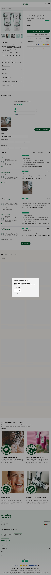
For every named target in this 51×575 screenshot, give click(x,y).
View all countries (18, 293)
